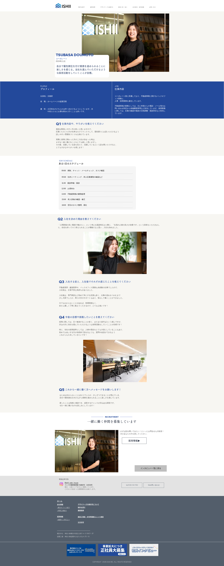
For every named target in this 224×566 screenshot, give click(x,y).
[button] (138, 7)
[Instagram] (61, 484)
